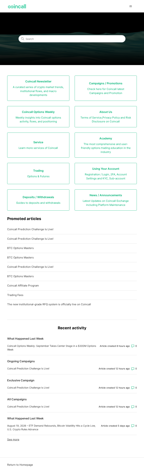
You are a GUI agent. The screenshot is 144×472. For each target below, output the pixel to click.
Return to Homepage (20, 464)
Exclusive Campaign (20, 380)
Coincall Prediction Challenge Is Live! (30, 229)
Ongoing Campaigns (21, 361)
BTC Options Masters (20, 248)
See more (13, 439)
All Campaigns (17, 399)
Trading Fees (15, 295)
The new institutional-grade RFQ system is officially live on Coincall (49, 304)
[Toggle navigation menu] (130, 6)
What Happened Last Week (25, 338)
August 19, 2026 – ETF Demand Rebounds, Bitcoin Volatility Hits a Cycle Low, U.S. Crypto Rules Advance (51, 427)
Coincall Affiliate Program (23, 285)
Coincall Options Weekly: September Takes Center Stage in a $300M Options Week (51, 347)
